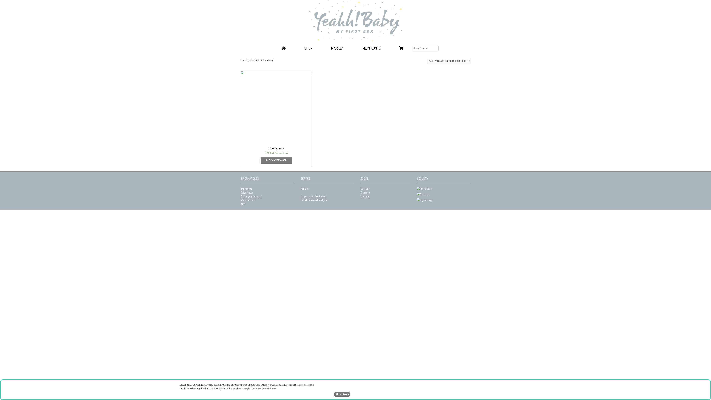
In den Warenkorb (276, 160)
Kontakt (304, 188)
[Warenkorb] (401, 48)
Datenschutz (247, 192)
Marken (337, 48)
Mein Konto (371, 48)
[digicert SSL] (425, 200)
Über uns (364, 188)
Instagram (365, 196)
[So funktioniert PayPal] (424, 188)
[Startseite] (283, 48)
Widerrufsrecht (248, 200)
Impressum (246, 188)
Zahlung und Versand (251, 196)
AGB (243, 204)
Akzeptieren (342, 394)
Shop (308, 48)
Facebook (365, 192)
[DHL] (423, 194)
